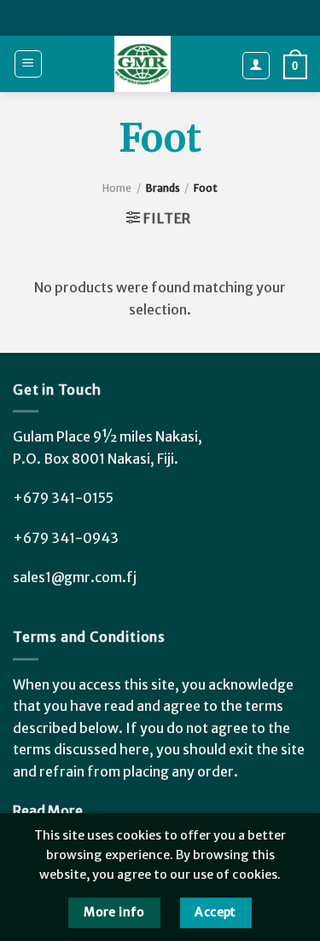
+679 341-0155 (63, 497)
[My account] (256, 65)
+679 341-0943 (66, 537)
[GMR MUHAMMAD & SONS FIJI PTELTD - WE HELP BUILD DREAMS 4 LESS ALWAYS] (142, 64)
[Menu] (29, 64)
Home (116, 188)
